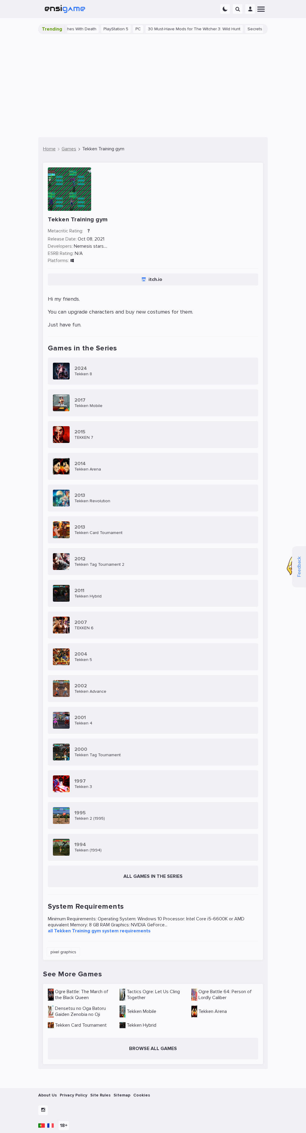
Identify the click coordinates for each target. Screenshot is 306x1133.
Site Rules (100, 1095)
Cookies (141, 1095)
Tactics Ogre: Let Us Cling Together (153, 995)
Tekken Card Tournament (81, 1025)
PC (124, 28)
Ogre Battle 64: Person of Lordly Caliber (225, 995)
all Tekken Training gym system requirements (99, 931)
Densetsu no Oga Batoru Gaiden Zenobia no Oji (80, 1011)
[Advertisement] (153, 86)
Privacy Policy (73, 1095)
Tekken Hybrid (141, 1025)
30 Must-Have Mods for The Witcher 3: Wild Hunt (180, 28)
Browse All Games (153, 1049)
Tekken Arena (212, 1011)
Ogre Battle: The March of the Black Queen (81, 995)
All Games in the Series (153, 876)
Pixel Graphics (63, 951)
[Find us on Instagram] (43, 1110)
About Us (47, 1095)
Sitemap (122, 1095)
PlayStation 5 (101, 28)
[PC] (72, 261)
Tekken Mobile (141, 1011)
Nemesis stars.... (90, 246)
